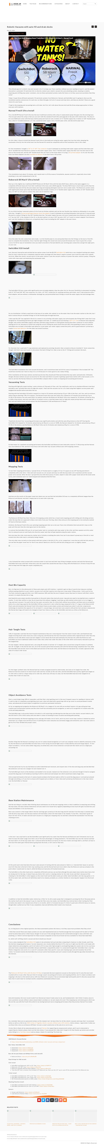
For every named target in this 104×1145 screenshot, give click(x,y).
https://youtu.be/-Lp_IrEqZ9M (38, 1093)
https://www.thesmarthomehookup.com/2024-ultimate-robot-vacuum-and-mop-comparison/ (38, 1042)
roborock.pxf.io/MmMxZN (29, 1056)
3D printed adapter (75, 152)
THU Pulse (33, 3)
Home (25, 3)
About (67, 3)
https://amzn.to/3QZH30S (45, 1084)
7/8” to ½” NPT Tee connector (37, 148)
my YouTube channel (24, 1032)
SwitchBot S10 (61, 252)
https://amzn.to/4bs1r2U (34, 1067)
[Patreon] (61, 1100)
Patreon (44, 1028)
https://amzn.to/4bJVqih (44, 1076)
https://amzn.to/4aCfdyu (47, 1086)
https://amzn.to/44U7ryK (26, 1047)
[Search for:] (89, 3)
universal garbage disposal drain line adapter (36, 213)
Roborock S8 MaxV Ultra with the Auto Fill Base (26, 973)
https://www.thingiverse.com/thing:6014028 (51, 1079)
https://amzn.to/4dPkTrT (44, 1065)
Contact (76, 3)
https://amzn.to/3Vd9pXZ (26, 1050)
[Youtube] (39, 1100)
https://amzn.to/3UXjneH (32, 1092)
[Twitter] (43, 1100)
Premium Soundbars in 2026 (38, 1123)
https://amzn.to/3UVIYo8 (44, 1077)
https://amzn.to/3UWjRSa (26, 1049)
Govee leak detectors (20, 328)
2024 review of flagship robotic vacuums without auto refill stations (48, 1023)
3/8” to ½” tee (73, 320)
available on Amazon (36, 154)
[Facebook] (48, 1100)
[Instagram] (52, 1100)
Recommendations (45, 3)
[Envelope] (65, 1100)
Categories (59, 3)
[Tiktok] (56, 1100)
